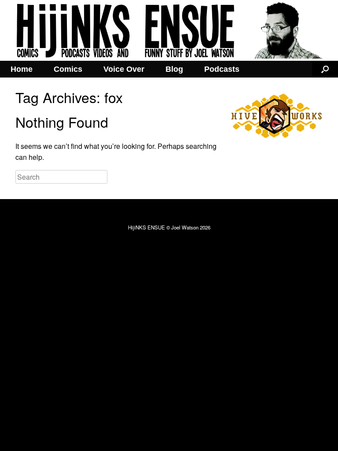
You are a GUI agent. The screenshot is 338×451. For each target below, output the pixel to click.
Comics (68, 69)
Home (22, 69)
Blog (174, 69)
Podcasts (221, 69)
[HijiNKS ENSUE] (169, 30)
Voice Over (123, 69)
